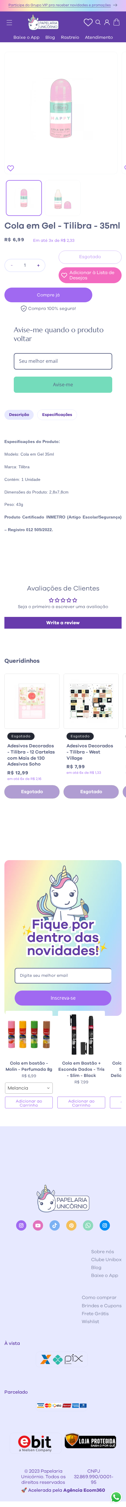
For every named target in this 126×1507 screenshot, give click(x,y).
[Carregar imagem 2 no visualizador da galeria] (63, 198)
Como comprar (99, 1297)
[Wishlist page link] (88, 22)
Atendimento (99, 37)
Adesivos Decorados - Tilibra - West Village (90, 752)
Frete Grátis (95, 1313)
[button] (6, 20)
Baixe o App (26, 37)
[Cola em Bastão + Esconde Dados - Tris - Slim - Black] (81, 1034)
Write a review (63, 622)
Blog (50, 37)
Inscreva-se (63, 998)
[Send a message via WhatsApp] (116, 1497)
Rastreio (70, 37)
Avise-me (63, 384)
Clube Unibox (106, 1259)
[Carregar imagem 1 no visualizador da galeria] (24, 198)
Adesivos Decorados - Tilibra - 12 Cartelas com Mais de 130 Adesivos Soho (31, 755)
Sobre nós (102, 1251)
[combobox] (29, 1088)
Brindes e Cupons (102, 1305)
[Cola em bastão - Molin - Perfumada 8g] (29, 1034)
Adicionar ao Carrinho (29, 1103)
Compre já (48, 295)
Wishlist (90, 1321)
